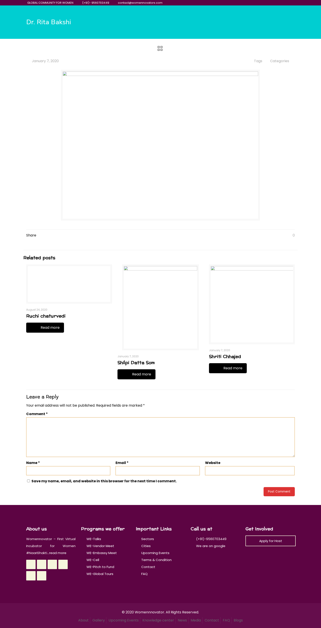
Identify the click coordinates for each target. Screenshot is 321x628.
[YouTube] (273, 2)
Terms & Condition (156, 560)
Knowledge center (158, 620)
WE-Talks (93, 539)
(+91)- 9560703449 (95, 3)
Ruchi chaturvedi (46, 316)
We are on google (210, 546)
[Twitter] (268, 2)
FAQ (144, 574)
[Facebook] (262, 2)
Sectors (147, 539)
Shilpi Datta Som (136, 363)
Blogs (238, 620)
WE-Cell (92, 560)
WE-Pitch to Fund (100, 567)
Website (212, 462)
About (83, 620)
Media (196, 620)
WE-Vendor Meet (100, 546)
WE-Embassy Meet (101, 553)
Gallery (98, 620)
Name (33, 462)
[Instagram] (285, 2)
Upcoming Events (155, 553)
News (182, 620)
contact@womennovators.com (140, 3)
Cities (146, 546)
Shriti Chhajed (225, 357)
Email (122, 462)
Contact (148, 567)
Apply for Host (270, 541)
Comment (37, 413)
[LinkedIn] (279, 2)
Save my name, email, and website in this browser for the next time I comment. (104, 481)
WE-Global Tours (99, 574)
